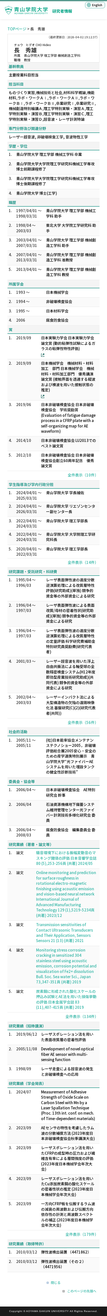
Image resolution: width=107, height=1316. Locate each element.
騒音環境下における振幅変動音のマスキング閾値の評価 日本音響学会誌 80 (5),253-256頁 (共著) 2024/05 (66, 858)
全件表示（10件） (83, 475)
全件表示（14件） (83, 562)
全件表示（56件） (83, 722)
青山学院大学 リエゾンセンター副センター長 (70, 508)
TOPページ (16, 28)
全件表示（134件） (81, 1016)
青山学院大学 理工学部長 (67, 520)
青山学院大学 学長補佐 (65, 492)
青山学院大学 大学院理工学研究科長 (70, 537)
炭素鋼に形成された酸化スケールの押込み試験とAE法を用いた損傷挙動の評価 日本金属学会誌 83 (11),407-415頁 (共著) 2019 (66, 999)
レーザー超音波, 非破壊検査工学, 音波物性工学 (48, 136)
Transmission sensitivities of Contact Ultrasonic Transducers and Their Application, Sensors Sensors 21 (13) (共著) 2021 (64, 932)
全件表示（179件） (81, 1234)
